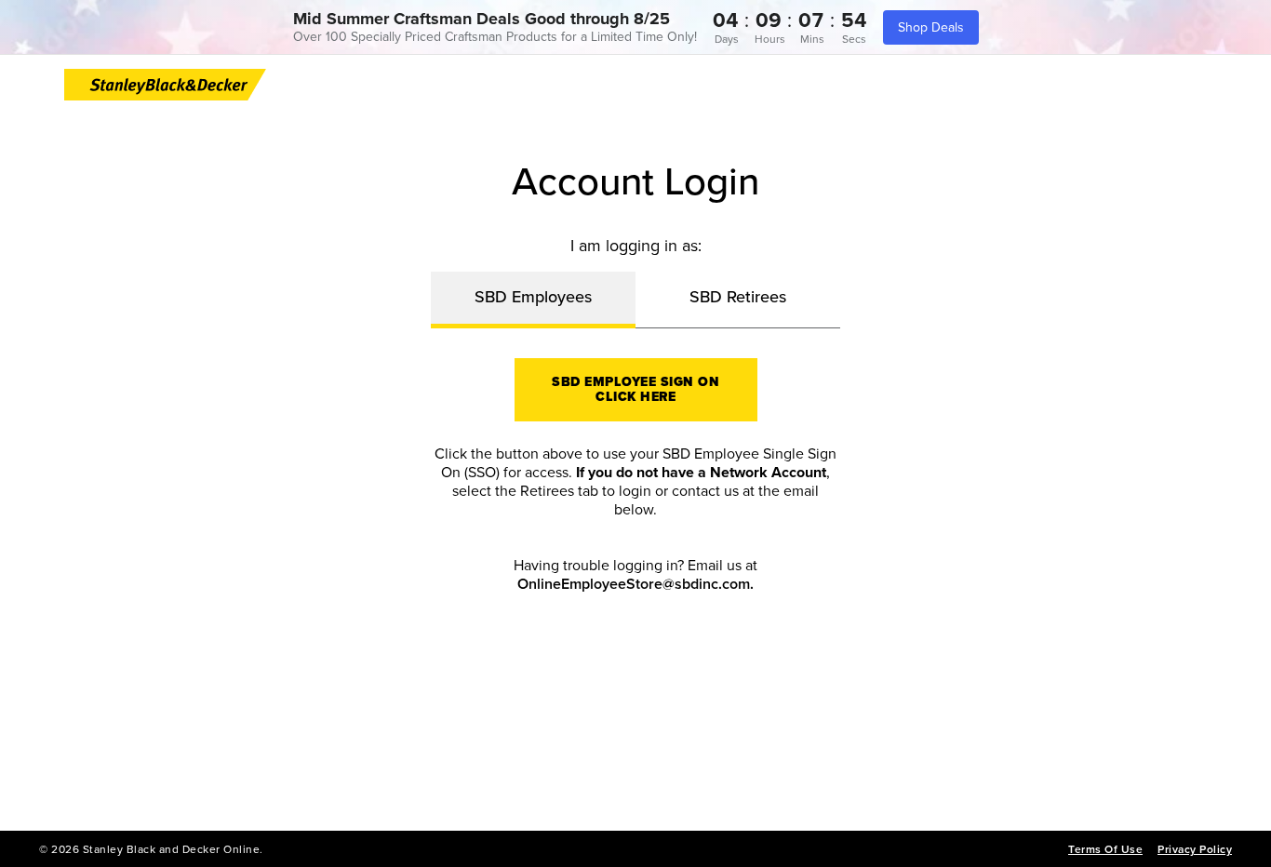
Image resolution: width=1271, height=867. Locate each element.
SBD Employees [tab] (533, 297)
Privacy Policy (1194, 849)
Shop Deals (931, 27)
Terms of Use (1105, 849)
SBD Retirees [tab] (737, 297)
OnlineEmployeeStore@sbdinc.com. (635, 584)
